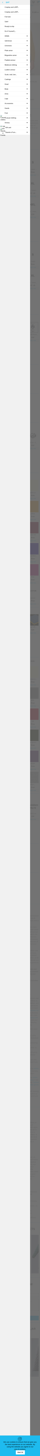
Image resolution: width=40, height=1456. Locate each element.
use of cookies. (20, 1449)
